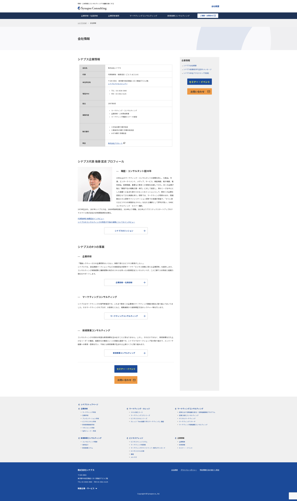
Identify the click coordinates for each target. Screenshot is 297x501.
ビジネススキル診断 (137, 451)
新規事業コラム (87, 448)
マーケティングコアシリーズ (140, 415)
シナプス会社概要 (190, 65)
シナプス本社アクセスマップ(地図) (196, 73)
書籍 (132, 454)
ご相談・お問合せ (206, 15)
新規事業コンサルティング (178, 15)
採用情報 (182, 445)
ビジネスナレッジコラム (139, 442)
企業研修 (84, 408)
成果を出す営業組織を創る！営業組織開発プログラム (197, 412)
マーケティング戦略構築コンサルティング (193, 425)
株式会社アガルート (115, 143)
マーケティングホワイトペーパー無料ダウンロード (148, 448)
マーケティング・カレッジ (139, 408)
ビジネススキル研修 (89, 421)
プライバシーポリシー (189, 470)
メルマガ (134, 457)
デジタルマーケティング (187, 418)
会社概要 (215, 6)
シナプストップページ (89, 404)
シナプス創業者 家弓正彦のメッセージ (197, 69)
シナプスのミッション (124, 230)
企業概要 (182, 442)
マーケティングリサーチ (187, 421)
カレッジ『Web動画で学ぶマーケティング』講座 (147, 421)
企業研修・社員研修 (89, 15)
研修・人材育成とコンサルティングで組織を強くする (96, 3)
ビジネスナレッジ (136, 438)
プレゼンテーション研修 (90, 418)
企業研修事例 (113, 15)
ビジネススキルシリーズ (139, 418)
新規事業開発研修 (88, 425)
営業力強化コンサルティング (189, 415)
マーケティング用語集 (138, 445)
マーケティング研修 (89, 412)
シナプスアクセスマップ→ (117, 84)
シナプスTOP (82, 23)
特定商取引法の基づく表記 (209, 470)
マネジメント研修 (88, 428)
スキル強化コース (137, 412)
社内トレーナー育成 (89, 431)
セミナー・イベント (126, 368)
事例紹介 (85, 445)
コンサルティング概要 (89, 442)
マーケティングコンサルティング (143, 15)
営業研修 (85, 415)
